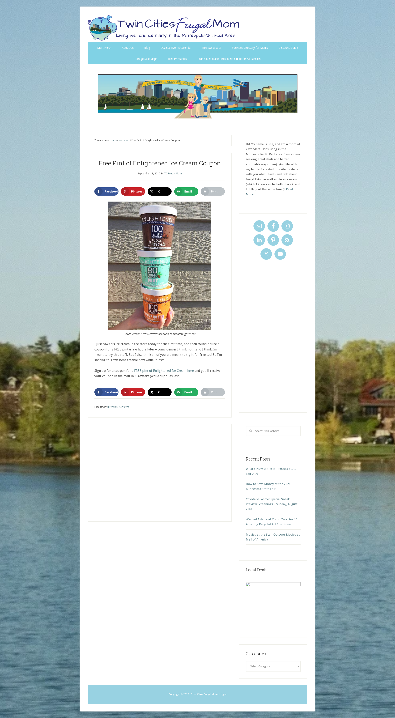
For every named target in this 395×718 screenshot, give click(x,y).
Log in (223, 694)
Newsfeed (124, 407)
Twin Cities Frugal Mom (197, 96)
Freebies (112, 407)
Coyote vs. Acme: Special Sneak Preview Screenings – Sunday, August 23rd (271, 504)
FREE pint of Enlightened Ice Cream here (164, 371)
